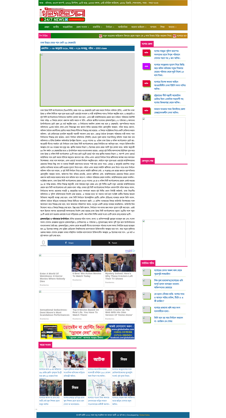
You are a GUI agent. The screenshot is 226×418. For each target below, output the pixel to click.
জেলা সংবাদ (82, 27)
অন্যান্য (172, 27)
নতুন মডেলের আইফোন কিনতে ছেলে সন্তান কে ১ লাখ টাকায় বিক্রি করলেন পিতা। (132, 35)
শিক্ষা (162, 27)
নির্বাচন (109, 27)
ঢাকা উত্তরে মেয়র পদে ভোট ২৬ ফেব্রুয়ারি (58, 42)
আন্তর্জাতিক (67, 27)
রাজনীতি (97, 27)
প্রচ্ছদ (46, 27)
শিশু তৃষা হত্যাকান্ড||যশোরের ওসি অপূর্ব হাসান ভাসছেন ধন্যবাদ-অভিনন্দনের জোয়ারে (168, 284)
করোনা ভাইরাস (138, 27)
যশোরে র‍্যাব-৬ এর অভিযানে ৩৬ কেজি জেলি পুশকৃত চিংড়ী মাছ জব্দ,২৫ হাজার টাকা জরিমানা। (50, 374)
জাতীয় (56, 27)
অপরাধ (153, 27)
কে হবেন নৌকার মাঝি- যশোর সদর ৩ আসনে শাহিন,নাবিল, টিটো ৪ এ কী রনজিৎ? (169, 297)
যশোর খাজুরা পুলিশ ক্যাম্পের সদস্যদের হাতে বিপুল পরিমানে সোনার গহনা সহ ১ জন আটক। (167, 54)
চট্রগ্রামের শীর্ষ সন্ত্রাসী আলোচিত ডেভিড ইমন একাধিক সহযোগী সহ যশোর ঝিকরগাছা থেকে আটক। (168, 99)
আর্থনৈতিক (122, 27)
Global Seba (144, 415)
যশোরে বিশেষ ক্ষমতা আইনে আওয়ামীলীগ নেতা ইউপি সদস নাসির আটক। (170, 85)
